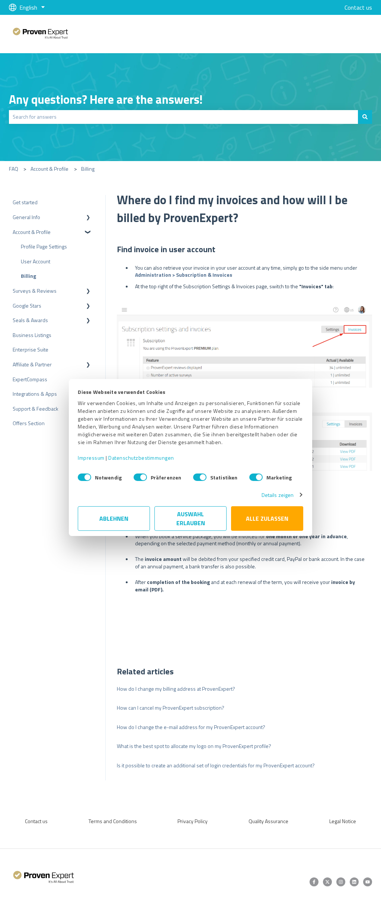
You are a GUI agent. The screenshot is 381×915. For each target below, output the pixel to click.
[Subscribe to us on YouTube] (367, 881)
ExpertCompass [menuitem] (30, 379)
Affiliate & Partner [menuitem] (32, 364)
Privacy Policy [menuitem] (192, 821)
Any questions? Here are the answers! (106, 99)
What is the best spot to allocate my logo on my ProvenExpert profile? (194, 746)
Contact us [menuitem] (36, 821)
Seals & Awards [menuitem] (30, 320)
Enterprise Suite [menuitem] (30, 349)
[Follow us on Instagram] (340, 881)
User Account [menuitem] (35, 261)
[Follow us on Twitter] (327, 881)
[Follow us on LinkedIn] (354, 881)
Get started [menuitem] (25, 202)
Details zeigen (278, 495)
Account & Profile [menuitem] (32, 232)
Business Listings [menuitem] (32, 335)
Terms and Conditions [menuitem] (113, 821)
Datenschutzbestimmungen (141, 458)
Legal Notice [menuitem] (342, 821)
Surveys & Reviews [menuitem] (35, 291)
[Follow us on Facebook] (314, 881)
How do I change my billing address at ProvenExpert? (176, 689)
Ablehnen (113, 518)
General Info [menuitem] (26, 217)
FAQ (13, 169)
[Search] (365, 116)
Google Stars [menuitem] (27, 305)
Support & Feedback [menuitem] (35, 408)
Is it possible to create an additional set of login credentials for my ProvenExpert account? (216, 765)
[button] (88, 218)
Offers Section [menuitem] (29, 423)
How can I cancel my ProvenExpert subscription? (170, 708)
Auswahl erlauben (190, 518)
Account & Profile (49, 169)
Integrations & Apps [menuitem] (35, 394)
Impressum (91, 458)
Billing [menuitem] (28, 276)
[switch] (140, 477)
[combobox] (183, 116)
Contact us (358, 7)
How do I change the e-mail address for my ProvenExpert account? (191, 727)
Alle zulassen (267, 518)
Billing (88, 169)
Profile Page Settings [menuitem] (44, 246)
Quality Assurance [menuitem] (268, 821)
